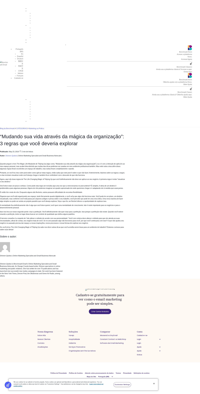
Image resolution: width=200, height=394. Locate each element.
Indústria (72, 343)
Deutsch (20, 59)
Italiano (20, 73)
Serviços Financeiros (77, 347)
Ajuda (139, 347)
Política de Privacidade (59, 373)
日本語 (20, 71)
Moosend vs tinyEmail (109, 335)
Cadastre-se (18, 78)
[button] (159, 339)
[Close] (154, 383)
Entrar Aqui (188, 72)
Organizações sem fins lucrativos (82, 351)
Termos (118, 373)
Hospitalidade (74, 339)
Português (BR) (103, 376)
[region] (83, 384)
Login (139, 339)
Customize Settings (122, 384)
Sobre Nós (42, 335)
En (22, 54)
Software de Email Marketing (112, 343)
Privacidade (127, 373)
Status (139, 354)
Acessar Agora (186, 59)
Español (20, 56)
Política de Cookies (76, 373)
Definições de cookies (141, 373)
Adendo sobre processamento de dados (99, 373)
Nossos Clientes (44, 339)
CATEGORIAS (21, 128)
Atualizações (43, 347)
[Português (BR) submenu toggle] (112, 376)
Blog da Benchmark (7, 128)
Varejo (71, 335)
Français (20, 76)
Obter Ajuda (187, 84)
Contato (41, 343)
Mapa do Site (91, 376)
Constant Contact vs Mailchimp (113, 339)
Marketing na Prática (36, 128)
